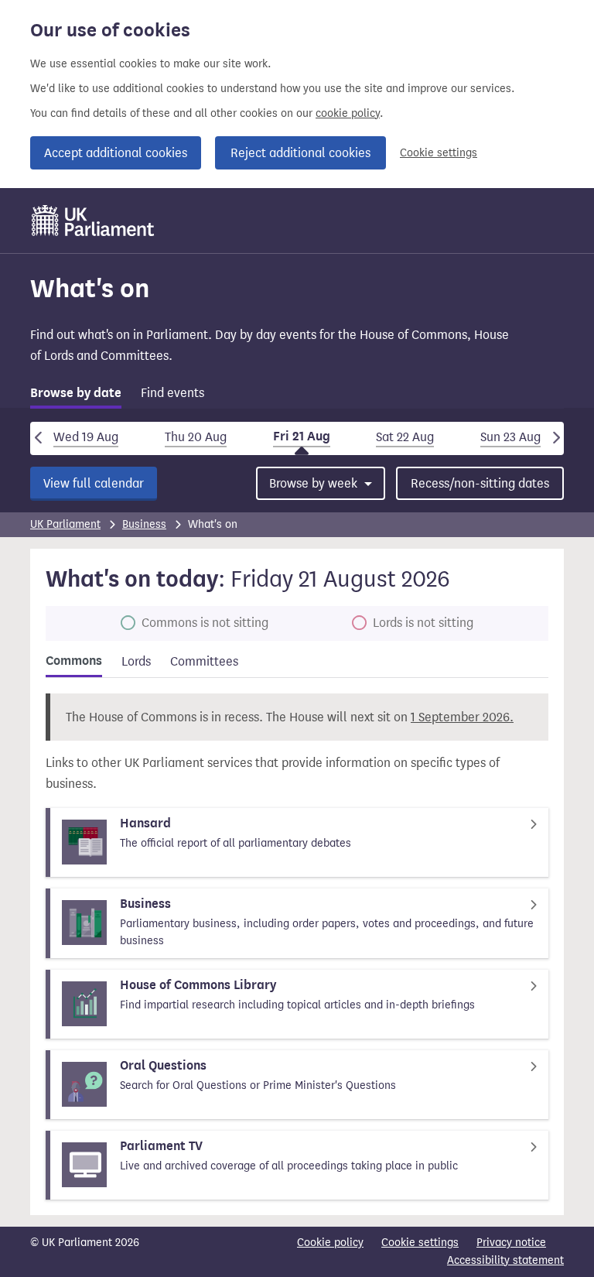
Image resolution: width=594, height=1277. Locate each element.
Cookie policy (330, 1242)
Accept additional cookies (115, 153)
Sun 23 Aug (510, 437)
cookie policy (348, 113)
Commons (74, 661)
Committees (204, 661)
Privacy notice (511, 1242)
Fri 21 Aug (301, 436)
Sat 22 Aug (405, 437)
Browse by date (75, 393)
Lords (136, 661)
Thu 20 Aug (196, 437)
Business (144, 524)
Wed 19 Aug (85, 437)
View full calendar (93, 483)
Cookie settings (438, 152)
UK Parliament (65, 524)
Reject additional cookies (300, 153)
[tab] (75, 395)
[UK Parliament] (93, 221)
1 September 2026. (462, 717)
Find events (172, 392)
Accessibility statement (505, 1260)
